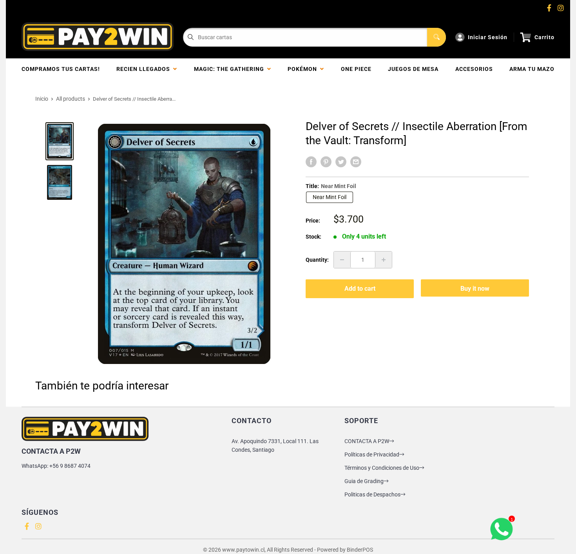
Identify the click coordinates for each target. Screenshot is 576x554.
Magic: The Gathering (230, 69)
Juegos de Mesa (413, 69)
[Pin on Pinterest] (326, 161)
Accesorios (474, 69)
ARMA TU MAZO (531, 69)
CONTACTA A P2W (366, 441)
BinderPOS (360, 550)
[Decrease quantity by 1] (342, 260)
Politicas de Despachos (372, 494)
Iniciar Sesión (487, 37)
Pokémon (304, 69)
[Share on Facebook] (311, 161)
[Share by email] (355, 161)
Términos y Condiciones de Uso (381, 468)
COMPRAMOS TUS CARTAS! (61, 69)
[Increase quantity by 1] (383, 260)
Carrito (544, 37)
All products (70, 99)
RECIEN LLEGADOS (144, 69)
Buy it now (474, 288)
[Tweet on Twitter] (340, 161)
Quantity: (317, 260)
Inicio (41, 99)
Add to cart (359, 288)
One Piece (356, 69)
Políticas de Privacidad (371, 454)
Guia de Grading (364, 481)
